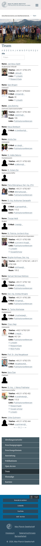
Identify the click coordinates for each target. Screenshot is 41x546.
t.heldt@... (19, 225)
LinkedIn (19, 76)
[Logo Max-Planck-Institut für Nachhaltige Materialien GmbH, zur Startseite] (16, 4)
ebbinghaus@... (21, 192)
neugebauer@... (21, 364)
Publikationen (11, 461)
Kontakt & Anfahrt (20, 500)
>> (25, 427)
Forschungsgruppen (13, 445)
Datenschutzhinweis (27, 533)
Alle (3, 54)
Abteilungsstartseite (13, 440)
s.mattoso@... (20, 285)
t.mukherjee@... (21, 315)
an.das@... (19, 145)
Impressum (10, 533)
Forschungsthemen (13, 450)
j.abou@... (19, 73)
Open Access (10, 466)
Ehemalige (9, 477)
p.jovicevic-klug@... (22, 243)
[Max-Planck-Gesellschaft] (10, 526)
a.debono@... (20, 164)
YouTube (21, 511)
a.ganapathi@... (21, 207)
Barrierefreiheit (20, 536)
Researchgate (15, 406)
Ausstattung (10, 456)
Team (7, 471)
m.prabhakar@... (21, 397)
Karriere (8, 482)
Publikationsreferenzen (23, 121)
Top (36, 497)
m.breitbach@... (21, 130)
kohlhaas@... (20, 267)
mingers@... (19, 301)
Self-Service (20, 517)
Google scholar (16, 409)
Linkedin (13, 412)
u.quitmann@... (21, 424)
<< (14, 427)
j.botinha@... (20, 115)
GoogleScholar (16, 252)
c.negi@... (19, 333)
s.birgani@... (20, 94)
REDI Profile (15, 349)
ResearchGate (16, 79)
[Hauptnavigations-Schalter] (37, 5)
